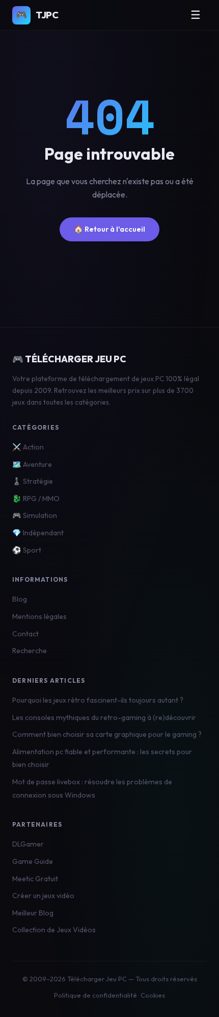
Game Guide (32, 861)
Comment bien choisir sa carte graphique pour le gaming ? (107, 734)
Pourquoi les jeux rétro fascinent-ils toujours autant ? (97, 700)
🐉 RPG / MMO (36, 498)
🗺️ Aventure (32, 464)
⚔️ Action (28, 447)
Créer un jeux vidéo (43, 895)
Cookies (153, 995)
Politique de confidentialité (95, 995)
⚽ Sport (26, 550)
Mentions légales (39, 616)
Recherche (29, 650)
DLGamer (28, 844)
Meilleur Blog (32, 912)
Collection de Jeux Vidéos (54, 929)
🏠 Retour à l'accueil (109, 229)
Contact (25, 633)
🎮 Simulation (34, 515)
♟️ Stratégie (32, 481)
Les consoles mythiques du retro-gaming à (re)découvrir (104, 717)
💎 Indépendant (38, 532)
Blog (19, 599)
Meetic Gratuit (35, 878)
